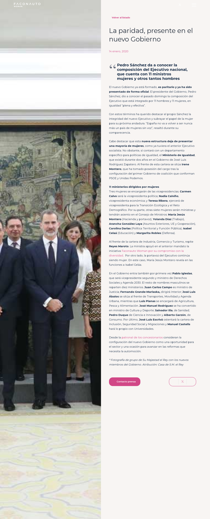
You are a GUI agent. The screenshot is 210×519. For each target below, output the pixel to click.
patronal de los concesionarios (142, 337)
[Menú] (194, 5)
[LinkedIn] (185, 4)
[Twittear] (183, 381)
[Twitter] (180, 4)
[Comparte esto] (175, 381)
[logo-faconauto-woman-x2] (27, 5)
